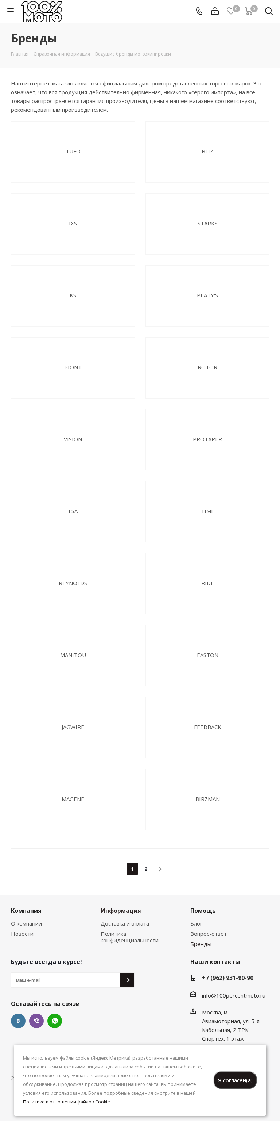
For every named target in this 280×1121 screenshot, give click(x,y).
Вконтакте (18, 1021)
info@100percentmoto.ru (233, 995)
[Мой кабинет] (215, 11)
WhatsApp (54, 1021)
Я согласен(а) (235, 1080)
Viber (36, 1021)
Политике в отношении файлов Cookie (66, 1102)
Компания (26, 911)
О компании (26, 923)
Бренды (200, 943)
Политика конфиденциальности (130, 937)
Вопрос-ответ (208, 933)
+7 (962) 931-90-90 (227, 978)
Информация (121, 911)
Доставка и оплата (125, 923)
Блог (196, 923)
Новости (22, 933)
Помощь (203, 911)
